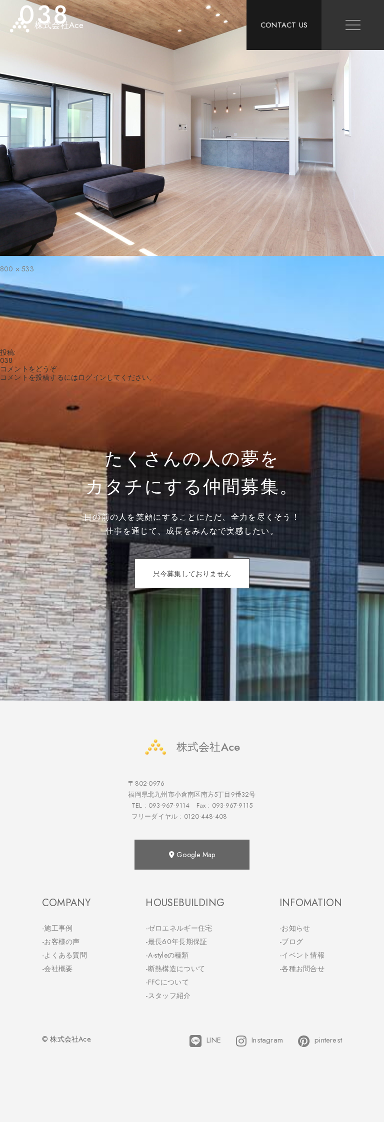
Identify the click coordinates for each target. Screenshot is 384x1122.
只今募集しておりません (192, 574)
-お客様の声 (61, 942)
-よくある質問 (64, 955)
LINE (213, 1040)
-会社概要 (57, 969)
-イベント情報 (302, 955)
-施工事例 (57, 928)
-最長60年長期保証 (176, 942)
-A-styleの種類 (167, 955)
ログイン (92, 377)
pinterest (328, 1040)
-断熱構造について (175, 969)
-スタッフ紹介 (168, 996)
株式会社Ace (208, 747)
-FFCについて (167, 982)
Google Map (194, 855)
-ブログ (291, 942)
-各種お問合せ (302, 969)
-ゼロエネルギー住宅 (179, 928)
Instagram (267, 1040)
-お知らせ (295, 928)
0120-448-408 (205, 816)
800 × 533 (17, 269)
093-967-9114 (169, 805)
